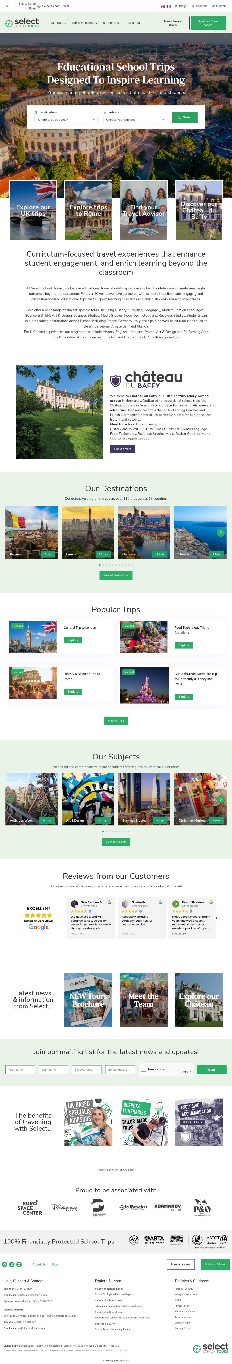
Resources (111, 23)
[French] (169, 6)
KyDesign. (124, 1360)
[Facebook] (4, 1264)
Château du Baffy (85, 23)
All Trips (57, 23)
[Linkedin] (19, 1264)
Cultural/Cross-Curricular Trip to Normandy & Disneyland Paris (196, 679)
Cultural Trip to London (80, 627)
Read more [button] (77, 933)
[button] (221, 533)
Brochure (134, 23)
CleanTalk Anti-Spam (123, 1169)
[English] (164, 6)
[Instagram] (11, 1264)
